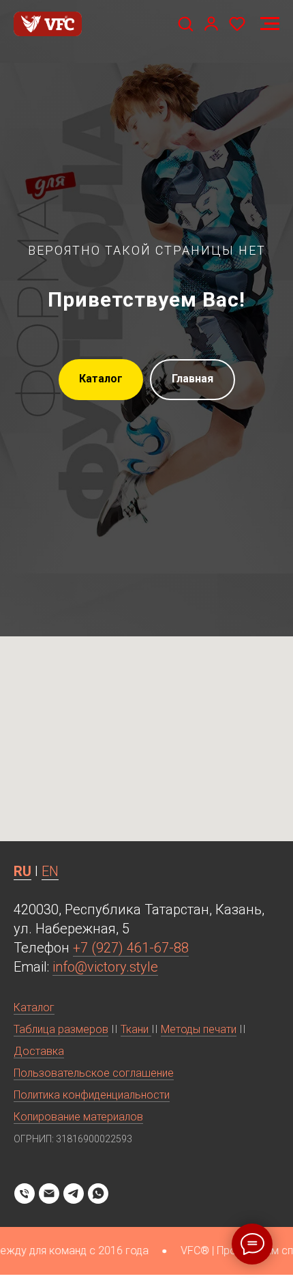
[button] (185, 23)
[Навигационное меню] (269, 24)
